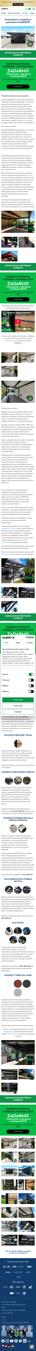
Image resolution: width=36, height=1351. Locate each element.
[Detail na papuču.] (18, 935)
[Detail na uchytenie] (22, 944)
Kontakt (3, 1317)
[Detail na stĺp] (26, 242)
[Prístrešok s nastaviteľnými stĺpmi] (18, 392)
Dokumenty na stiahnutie (8, 1302)
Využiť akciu (18, 87)
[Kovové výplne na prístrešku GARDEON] (26, 1171)
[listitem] (7, 1266)
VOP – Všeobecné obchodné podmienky (13, 1305)
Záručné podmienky (7, 1313)
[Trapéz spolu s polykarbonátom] (9, 1240)
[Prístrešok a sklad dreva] (26, 357)
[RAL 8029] (18, 987)
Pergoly (32, 13)
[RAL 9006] (18, 996)
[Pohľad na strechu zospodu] (18, 893)
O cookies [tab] (29, 642)
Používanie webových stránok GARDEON (13, 1310)
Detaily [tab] (18, 642)
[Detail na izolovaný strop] (18, 784)
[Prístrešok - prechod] (9, 1157)
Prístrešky (25, 13)
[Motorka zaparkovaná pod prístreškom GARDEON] (9, 1226)
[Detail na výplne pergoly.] (18, 747)
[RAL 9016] (9, 987)
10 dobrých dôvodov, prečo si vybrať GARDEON (15, 1323)
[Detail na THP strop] (18, 222)
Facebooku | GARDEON (18, 1253)
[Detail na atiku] (9, 256)
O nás (3, 1320)
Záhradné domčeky (14, 13)
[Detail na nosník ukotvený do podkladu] (9, 935)
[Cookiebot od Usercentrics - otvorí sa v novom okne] (26, 637)
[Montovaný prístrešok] (9, 357)
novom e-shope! (18, 4)
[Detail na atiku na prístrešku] (13, 944)
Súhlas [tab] (6, 642)
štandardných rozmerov (9, 529)
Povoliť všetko (18, 700)
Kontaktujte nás (6, 554)
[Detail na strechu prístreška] (27, 784)
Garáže (3, 13)
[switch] (31, 680)
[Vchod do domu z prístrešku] (9, 371)
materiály (29, 175)
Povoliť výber (18, 706)
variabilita (25, 120)
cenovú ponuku (10, 341)
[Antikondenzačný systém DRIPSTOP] (13, 832)
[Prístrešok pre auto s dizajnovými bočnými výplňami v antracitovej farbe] (18, 37)
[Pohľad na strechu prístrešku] (26, 592)
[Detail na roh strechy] (27, 935)
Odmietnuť (18, 712)
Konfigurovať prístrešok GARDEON (18, 54)
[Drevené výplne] (26, 1184)
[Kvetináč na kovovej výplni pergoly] (9, 1184)
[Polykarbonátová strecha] (9, 592)
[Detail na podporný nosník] (9, 606)
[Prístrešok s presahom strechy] (18, 570)
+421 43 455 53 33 (12, 1034)
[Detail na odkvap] (9, 242)
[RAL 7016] (27, 987)
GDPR (3, 1307)
